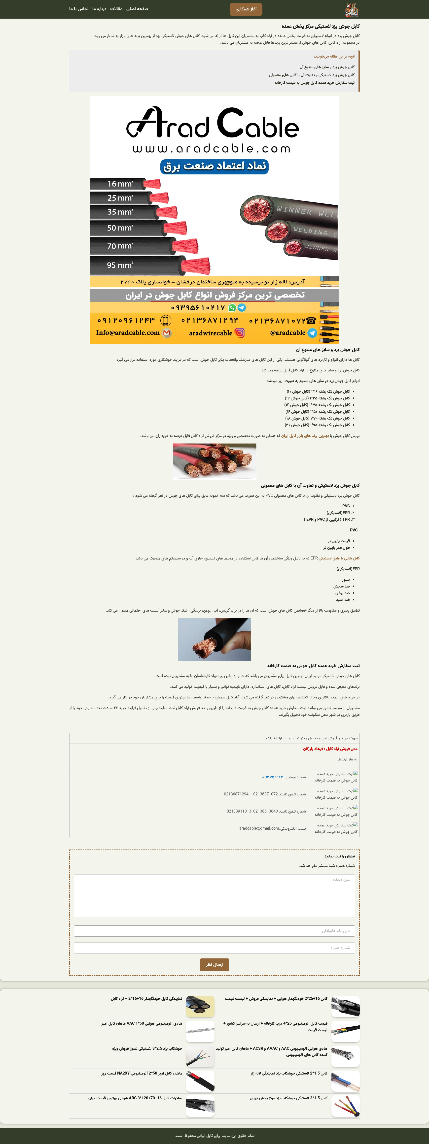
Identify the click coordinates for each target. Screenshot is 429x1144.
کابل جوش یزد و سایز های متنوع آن (327, 67)
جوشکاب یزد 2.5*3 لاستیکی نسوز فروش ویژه (147, 1049)
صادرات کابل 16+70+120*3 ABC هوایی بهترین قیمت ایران (135, 1098)
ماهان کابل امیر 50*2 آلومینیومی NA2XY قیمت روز (141, 1074)
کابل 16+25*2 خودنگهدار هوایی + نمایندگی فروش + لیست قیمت (276, 999)
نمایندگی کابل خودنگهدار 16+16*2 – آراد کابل (146, 999)
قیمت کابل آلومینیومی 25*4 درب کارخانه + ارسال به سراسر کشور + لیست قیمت (275, 1027)
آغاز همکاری (246, 9)
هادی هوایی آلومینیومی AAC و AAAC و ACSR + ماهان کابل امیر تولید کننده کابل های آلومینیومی (271, 1052)
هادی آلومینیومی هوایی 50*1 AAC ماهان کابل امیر (142, 1024)
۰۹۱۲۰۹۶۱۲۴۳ (273, 777)
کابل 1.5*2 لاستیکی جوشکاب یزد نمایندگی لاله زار (289, 1074)
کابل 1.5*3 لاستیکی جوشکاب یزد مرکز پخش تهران (288, 1098)
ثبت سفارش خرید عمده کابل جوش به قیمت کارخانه (315, 83)
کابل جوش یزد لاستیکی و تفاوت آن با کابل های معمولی (312, 75)
